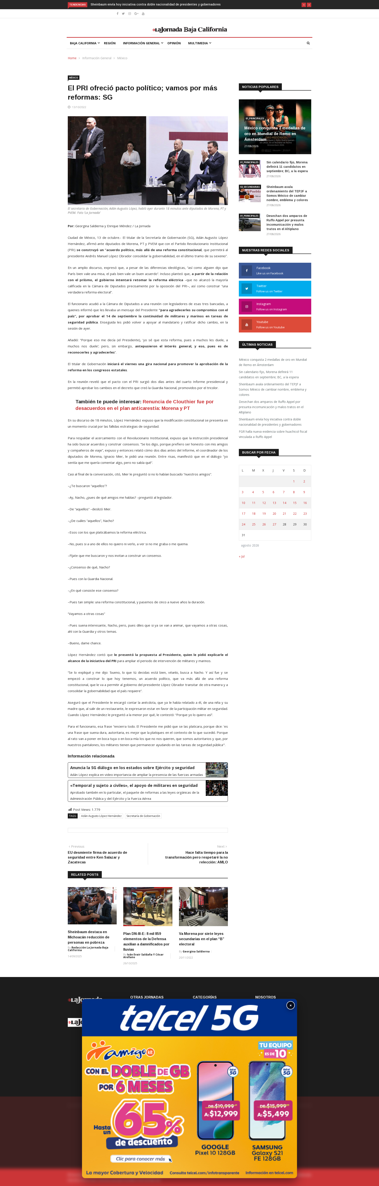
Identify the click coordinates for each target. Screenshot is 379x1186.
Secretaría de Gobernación (143, 816)
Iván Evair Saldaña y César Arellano (143, 956)
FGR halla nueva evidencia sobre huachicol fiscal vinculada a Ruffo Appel (145, 4)
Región (110, 43)
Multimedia (198, 43)
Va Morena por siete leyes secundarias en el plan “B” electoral (201, 939)
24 (243, 524)
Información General (141, 43)
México (122, 58)
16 (305, 503)
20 (274, 513)
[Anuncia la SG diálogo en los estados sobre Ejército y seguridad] (148, 770)
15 (295, 503)
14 (284, 503)
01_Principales (255, 118)
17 (243, 513)
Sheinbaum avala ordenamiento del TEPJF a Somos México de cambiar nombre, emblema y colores (272, 389)
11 (254, 503)
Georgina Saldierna (196, 951)
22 (295, 513)
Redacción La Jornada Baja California (88, 949)
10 (243, 503)
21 (284, 513)
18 (254, 513)
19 (264, 513)
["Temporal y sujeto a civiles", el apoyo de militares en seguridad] (148, 791)
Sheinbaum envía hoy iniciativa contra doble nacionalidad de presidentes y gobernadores (270, 422)
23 (305, 513)
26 (264, 524)
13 (274, 503)
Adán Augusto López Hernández (101, 816)
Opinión (174, 43)
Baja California (83, 43)
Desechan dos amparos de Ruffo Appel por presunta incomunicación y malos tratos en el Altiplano (271, 407)
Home (72, 58)
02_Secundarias (250, 186)
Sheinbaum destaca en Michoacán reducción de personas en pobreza (88, 937)
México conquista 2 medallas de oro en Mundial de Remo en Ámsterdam (274, 134)
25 (254, 524)
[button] (304, 5)
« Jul (242, 556)
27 (274, 524)
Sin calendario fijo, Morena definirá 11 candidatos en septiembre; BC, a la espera (287, 167)
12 (264, 503)
